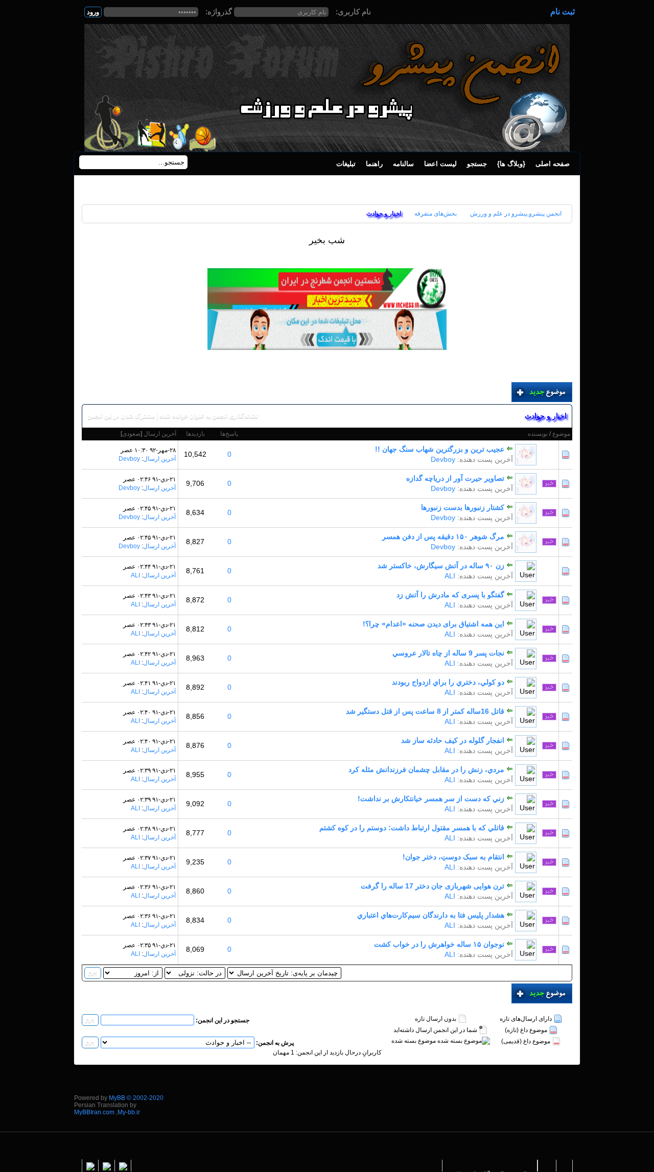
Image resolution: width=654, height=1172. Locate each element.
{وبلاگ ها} (511, 164)
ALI (450, 576)
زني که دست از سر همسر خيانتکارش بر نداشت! (431, 798)
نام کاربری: (353, 11)
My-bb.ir (129, 1112)
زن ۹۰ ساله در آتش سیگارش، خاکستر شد (441, 565)
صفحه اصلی (552, 164)
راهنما (374, 164)
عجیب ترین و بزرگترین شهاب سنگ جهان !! (439, 449)
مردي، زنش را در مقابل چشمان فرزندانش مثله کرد (426, 769)
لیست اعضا (440, 164)
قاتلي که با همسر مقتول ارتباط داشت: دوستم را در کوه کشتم (411, 828)
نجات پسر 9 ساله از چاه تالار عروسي (448, 653)
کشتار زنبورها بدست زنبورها (462, 507)
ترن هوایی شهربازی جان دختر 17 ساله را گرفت (432, 886)
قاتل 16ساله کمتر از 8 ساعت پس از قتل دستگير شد (425, 711)
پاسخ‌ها (229, 433)
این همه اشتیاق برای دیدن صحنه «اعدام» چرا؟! (433, 624)
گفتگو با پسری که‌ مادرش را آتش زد (450, 595)
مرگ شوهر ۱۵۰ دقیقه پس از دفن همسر (443, 536)
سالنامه (403, 164)
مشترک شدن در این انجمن (121, 415)
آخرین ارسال (160, 433)
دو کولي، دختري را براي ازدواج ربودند (448, 682)
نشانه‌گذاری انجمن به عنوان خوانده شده (208, 415)
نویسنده (538, 433)
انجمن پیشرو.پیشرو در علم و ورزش (516, 213)
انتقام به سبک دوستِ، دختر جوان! (453, 857)
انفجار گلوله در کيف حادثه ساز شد (452, 740)
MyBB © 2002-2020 (136, 1097)
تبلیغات (346, 164)
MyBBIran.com (94, 1112)
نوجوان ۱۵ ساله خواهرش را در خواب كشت (439, 944)
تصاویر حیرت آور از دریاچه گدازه (455, 478)
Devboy (443, 459)
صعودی (131, 433)
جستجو (477, 164)
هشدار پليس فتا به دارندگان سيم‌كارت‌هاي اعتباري (430, 915)
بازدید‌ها (195, 433)
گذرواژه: (218, 11)
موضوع (561, 433)
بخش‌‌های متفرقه (435, 213)
